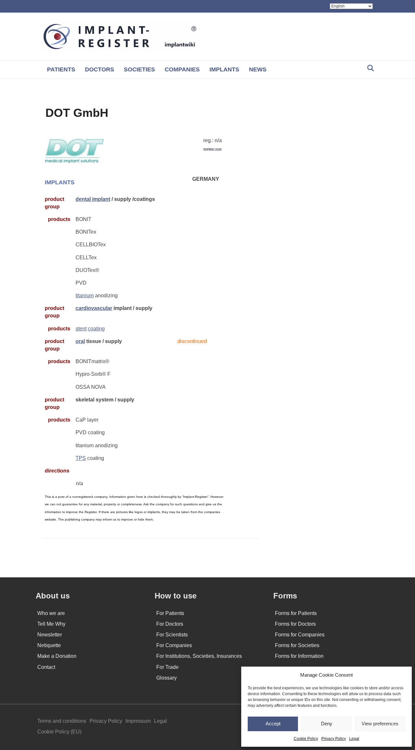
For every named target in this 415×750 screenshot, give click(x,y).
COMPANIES (182, 69)
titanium (85, 295)
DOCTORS (99, 69)
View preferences (380, 723)
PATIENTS (61, 69)
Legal (354, 738)
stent (81, 328)
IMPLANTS (224, 69)
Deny (326, 723)
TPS (81, 458)
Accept (273, 723)
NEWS (258, 69)
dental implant (93, 199)
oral (80, 341)
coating (96, 328)
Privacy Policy (333, 738)
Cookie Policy (306, 738)
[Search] (369, 68)
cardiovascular (94, 308)
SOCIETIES (139, 69)
